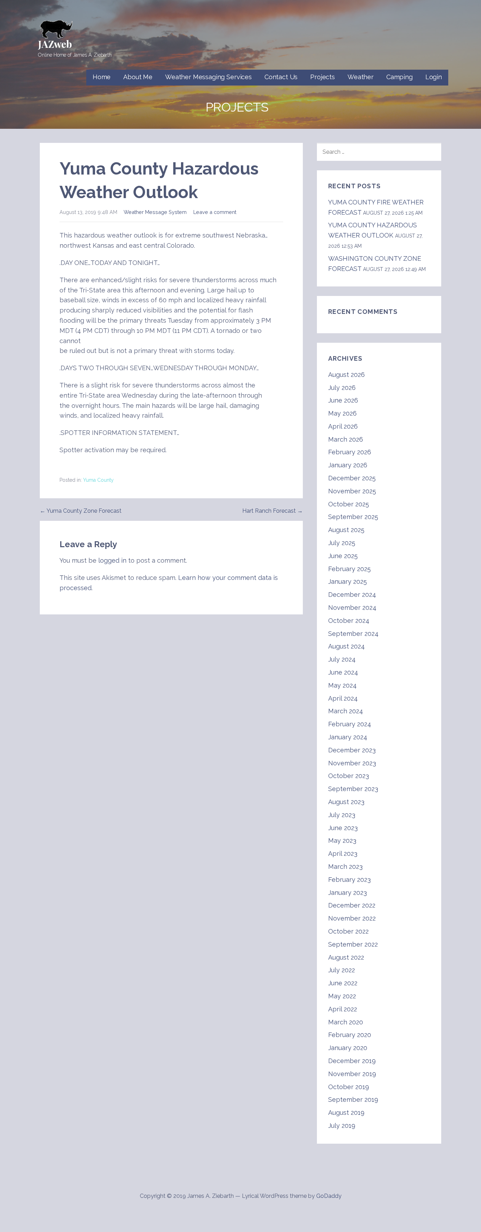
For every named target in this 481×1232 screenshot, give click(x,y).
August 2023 (346, 801)
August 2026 (346, 374)
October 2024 (348, 620)
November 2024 (352, 607)
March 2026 (345, 439)
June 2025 (343, 556)
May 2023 (342, 840)
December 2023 (352, 750)
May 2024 (342, 685)
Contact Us (281, 77)
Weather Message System (155, 212)
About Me (137, 77)
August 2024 (346, 646)
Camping (399, 77)
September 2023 (353, 788)
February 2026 (349, 452)
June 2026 (343, 400)
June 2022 (342, 983)
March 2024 (345, 711)
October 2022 (348, 931)
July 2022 (341, 970)
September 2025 (353, 516)
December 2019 (352, 1060)
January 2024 (347, 737)
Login (433, 77)
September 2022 (353, 944)
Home (102, 77)
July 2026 (342, 387)
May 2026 (342, 413)
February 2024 (349, 724)
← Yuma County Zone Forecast (80, 510)
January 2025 (347, 581)
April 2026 (343, 426)
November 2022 (352, 918)
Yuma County (98, 480)
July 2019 (341, 1125)
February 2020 (349, 1034)
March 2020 (345, 1022)
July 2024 (342, 659)
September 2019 (353, 1099)
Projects (322, 77)
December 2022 (351, 905)
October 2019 (348, 1087)
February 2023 (349, 879)
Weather (361, 77)
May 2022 (342, 996)
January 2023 (347, 892)
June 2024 (343, 672)
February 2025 (349, 569)
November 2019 (352, 1074)
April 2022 (342, 1009)
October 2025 (348, 504)
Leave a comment (214, 212)
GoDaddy (329, 1196)
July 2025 (341, 542)
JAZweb (55, 43)
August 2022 (346, 957)
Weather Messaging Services (208, 77)
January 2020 (347, 1047)
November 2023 (352, 763)
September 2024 (353, 633)
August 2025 (346, 529)
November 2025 (352, 491)
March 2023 (345, 866)
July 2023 (341, 815)
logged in (112, 560)
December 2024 (352, 594)
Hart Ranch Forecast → (272, 510)
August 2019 (346, 1112)
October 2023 (348, 775)
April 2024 (343, 698)
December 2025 (352, 478)
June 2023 (343, 828)
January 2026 (347, 465)
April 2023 (342, 853)
